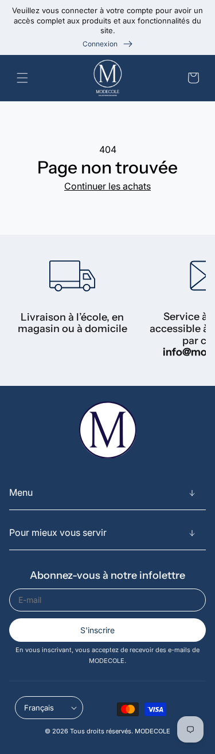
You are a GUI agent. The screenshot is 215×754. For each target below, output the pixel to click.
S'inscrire (97, 630)
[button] (24, 77)
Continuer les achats (107, 186)
